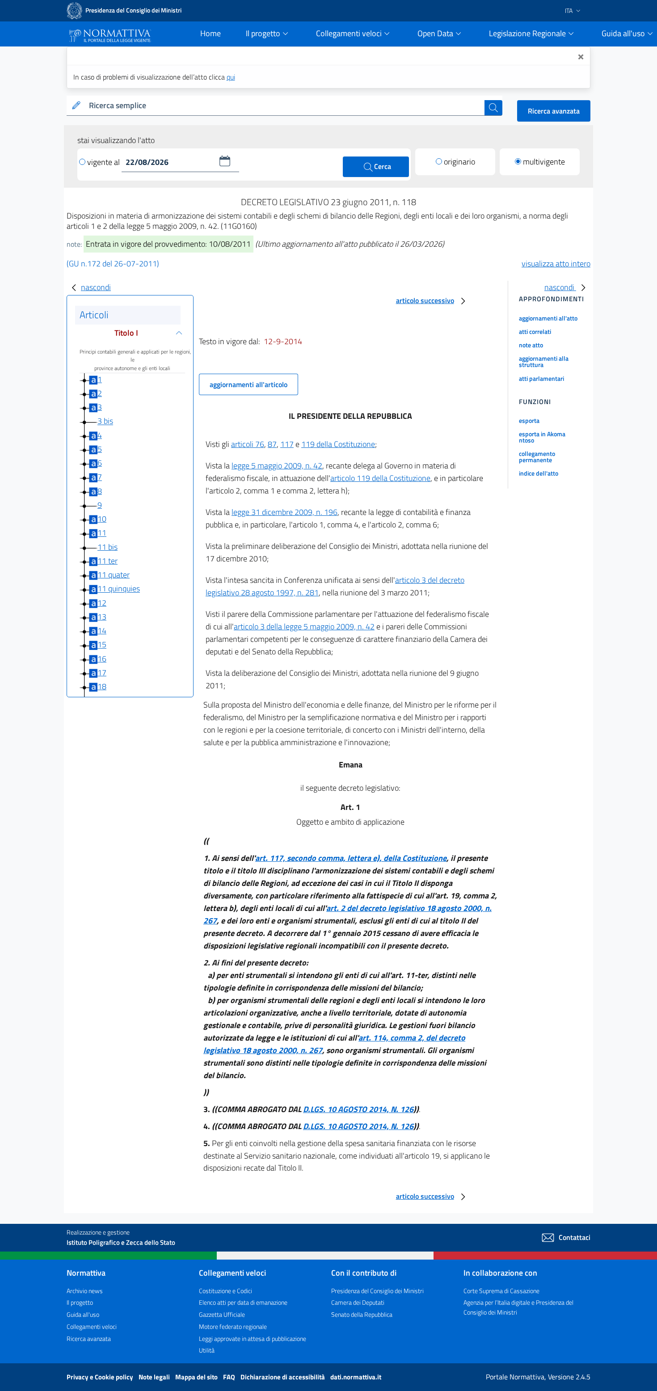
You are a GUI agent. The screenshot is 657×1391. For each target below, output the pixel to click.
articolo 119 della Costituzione (380, 478)
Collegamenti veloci (92, 1326)
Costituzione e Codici (225, 1290)
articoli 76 (247, 444)
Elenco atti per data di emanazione (243, 1302)
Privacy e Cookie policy (101, 1377)
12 (101, 603)
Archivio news (85, 1290)
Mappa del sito (197, 1377)
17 (101, 672)
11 (101, 533)
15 (101, 645)
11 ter (107, 561)
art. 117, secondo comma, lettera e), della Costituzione (350, 858)
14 (101, 630)
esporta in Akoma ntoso (542, 437)
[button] (225, 161)
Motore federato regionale (233, 1326)
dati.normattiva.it (355, 1377)
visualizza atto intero (556, 263)
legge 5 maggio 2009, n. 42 (277, 465)
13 (101, 617)
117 (287, 444)
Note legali (155, 1377)
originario (459, 162)
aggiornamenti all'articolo (248, 384)
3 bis (105, 421)
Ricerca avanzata (554, 110)
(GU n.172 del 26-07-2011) (113, 263)
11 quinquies (118, 589)
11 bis (107, 547)
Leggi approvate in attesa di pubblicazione (252, 1338)
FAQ (229, 1377)
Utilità (207, 1350)
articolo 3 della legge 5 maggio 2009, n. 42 (304, 626)
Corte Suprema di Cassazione (501, 1290)
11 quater (113, 575)
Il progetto (80, 1302)
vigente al (104, 162)
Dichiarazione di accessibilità (283, 1377)
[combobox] (284, 106)
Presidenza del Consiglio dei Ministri (377, 1290)
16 (101, 659)
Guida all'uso (83, 1314)
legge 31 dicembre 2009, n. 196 (284, 512)
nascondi (96, 287)
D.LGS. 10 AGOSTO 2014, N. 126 (358, 1109)
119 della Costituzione (338, 444)
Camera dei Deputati (357, 1302)
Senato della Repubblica (361, 1314)
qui (231, 77)
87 (272, 444)
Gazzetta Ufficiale (222, 1314)
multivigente (544, 162)
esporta (529, 420)
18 (101, 686)
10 (101, 519)
